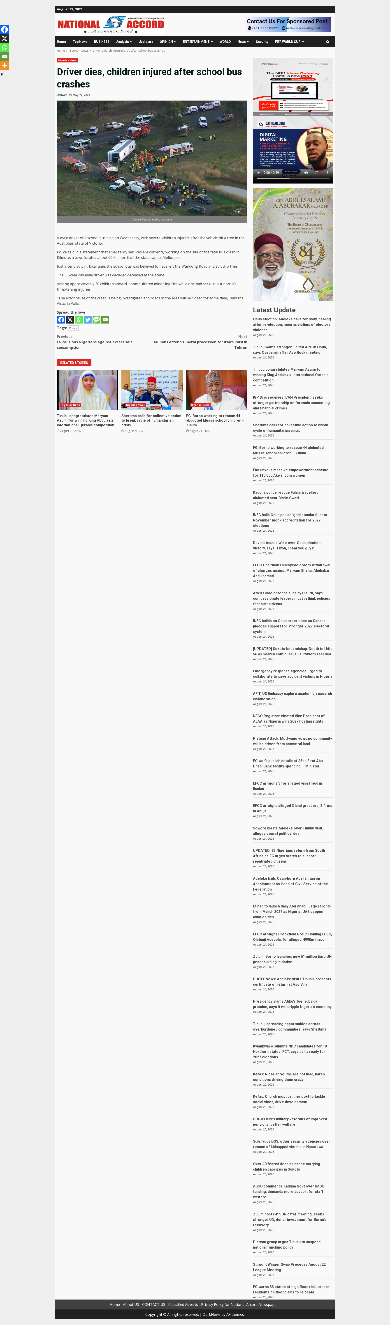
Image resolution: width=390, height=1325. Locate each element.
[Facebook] (61, 320)
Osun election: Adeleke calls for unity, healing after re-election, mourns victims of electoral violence (292, 324)
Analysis (122, 42)
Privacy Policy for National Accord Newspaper (239, 1304)
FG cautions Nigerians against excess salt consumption (94, 342)
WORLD (225, 42)
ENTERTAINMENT (196, 42)
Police (73, 328)
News (242, 42)
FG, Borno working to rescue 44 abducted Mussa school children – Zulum (216, 390)
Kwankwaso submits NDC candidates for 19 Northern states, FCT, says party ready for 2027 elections (290, 1051)
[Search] (327, 41)
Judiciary (146, 42)
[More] (4, 65)
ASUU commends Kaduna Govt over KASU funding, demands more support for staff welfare (288, 1191)
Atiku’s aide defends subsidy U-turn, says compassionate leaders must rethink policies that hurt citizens (291, 598)
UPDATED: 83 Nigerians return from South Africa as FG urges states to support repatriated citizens (289, 855)
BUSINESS (101, 42)
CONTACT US (153, 1304)
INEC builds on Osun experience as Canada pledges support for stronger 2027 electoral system (291, 626)
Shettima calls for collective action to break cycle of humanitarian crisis (152, 390)
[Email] (105, 320)
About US (131, 1304)
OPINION (166, 42)
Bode (63, 95)
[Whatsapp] (79, 320)
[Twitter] (88, 320)
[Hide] (2, 74)
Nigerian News (67, 60)
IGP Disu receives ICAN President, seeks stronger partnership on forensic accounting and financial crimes (291, 402)
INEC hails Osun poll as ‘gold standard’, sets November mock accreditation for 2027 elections (290, 520)
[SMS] (96, 320)
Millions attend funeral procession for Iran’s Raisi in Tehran (200, 342)
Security (262, 42)
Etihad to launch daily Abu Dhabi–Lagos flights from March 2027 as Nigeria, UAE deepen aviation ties (292, 911)
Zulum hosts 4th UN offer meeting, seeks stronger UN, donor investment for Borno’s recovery (289, 1219)
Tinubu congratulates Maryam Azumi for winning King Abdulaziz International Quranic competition (87, 390)
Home (61, 42)
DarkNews (212, 1314)
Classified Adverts (183, 1304)
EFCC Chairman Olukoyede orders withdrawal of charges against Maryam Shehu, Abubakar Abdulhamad (291, 570)
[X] (70, 320)
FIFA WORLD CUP (288, 42)
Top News (80, 42)
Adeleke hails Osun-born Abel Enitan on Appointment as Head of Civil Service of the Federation (290, 883)
